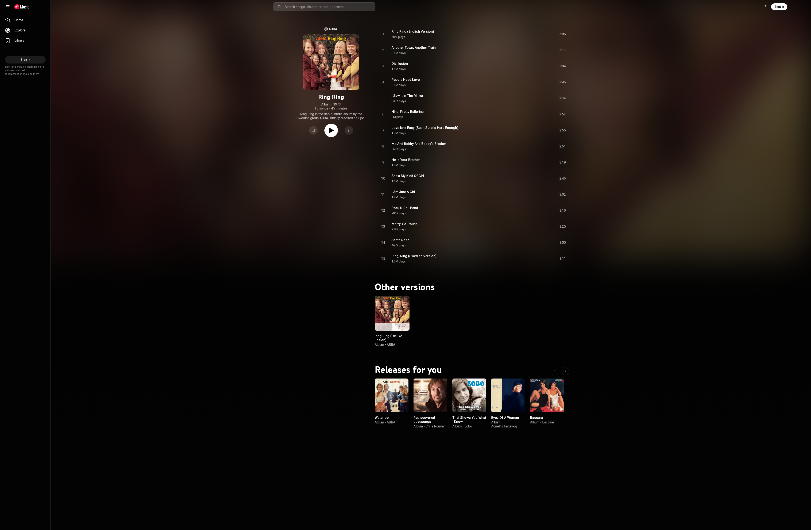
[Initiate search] (279, 6)
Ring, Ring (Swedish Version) (414, 256)
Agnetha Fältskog (504, 426)
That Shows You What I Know (469, 420)
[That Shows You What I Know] (469, 395)
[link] (25, 20)
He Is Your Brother (406, 160)
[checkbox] (562, 34)
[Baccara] (547, 395)
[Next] (565, 371)
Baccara (536, 418)
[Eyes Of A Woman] (508, 395)
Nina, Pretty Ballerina (408, 112)
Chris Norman (435, 426)
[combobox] (330, 7)
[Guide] (7, 6)
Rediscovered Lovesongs (424, 420)
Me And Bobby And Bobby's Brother (419, 144)
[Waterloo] (391, 395)
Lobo (468, 426)
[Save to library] (313, 130)
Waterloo (382, 418)
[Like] (531, 34)
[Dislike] (539, 34)
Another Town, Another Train (414, 48)
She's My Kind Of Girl (408, 176)
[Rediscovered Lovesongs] (430, 395)
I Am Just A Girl (403, 192)
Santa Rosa (400, 240)
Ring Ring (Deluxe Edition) (388, 338)
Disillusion (400, 64)
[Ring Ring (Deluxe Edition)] (392, 313)
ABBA (333, 29)
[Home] (21, 6)
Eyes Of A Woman (505, 418)
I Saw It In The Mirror (407, 96)
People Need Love (406, 80)
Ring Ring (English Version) (413, 32)
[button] (313, 130)
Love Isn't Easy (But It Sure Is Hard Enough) (425, 128)
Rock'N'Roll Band (405, 208)
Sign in (779, 6)
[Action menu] (349, 130)
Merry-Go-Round (405, 224)
